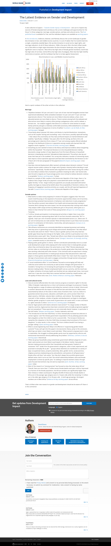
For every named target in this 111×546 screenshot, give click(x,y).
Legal (13, 539)
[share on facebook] (2, 267)
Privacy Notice (41, 483)
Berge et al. (70, 210)
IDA (29, 544)
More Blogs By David (45, 430)
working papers (83, 34)
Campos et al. (80, 223)
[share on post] (2, 270)
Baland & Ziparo (65, 161)
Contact (82, 3)
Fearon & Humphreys (35, 260)
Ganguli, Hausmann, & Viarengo (71, 238)
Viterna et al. (52, 303)
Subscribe (89, 403)
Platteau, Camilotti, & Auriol (77, 335)
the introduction (32, 39)
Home (63, 3)
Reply (85, 502)
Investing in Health (31, 441)
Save (28, 490)
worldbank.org (93, 1)
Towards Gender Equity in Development (57, 28)
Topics (75, 3)
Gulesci (40, 176)
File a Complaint (95, 539)
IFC (31, 544)
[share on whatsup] (2, 277)
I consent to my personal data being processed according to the (72, 411)
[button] (96, 3)
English (26, 23)
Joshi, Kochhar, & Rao (72, 362)
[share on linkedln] (2, 274)
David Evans (23, 20)
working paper (33, 130)
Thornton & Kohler (52, 145)
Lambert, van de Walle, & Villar (75, 128)
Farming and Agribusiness (44, 441)
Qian (41, 324)
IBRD (26, 544)
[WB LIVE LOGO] (89, 3)
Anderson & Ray (53, 379)
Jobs (35, 539)
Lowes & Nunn (39, 189)
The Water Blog (58, 441)
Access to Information (28, 539)
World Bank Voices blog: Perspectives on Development (77, 441)
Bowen (41, 311)
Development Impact (62, 10)
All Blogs (69, 3)
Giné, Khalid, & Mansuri (56, 275)
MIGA (34, 544)
